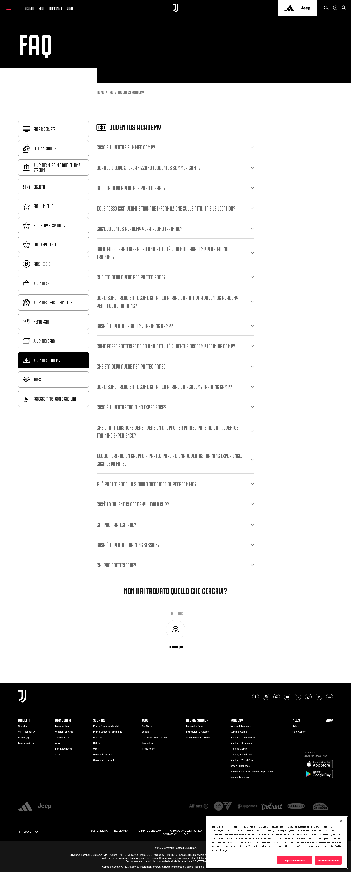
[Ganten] (320, 806)
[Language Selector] (36, 832)
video (70, 7)
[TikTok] (308, 697)
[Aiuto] (335, 9)
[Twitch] (329, 697)
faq (111, 91)
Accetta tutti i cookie (328, 860)
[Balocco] (296, 806)
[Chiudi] (341, 820)
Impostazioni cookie (295, 860)
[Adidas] (289, 8)
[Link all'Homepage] (175, 8)
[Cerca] (326, 9)
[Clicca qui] (175, 629)
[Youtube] (287, 697)
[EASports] (223, 806)
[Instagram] (266, 697)
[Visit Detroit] (271, 806)
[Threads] (276, 697)
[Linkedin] (319, 697)
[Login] (343, 9)
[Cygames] (247, 806)
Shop (41, 7)
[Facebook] (255, 697)
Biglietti (29, 7)
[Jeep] (305, 8)
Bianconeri (55, 7)
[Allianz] (198, 806)
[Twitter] (298, 697)
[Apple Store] (318, 764)
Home (100, 91)
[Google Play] (318, 774)
